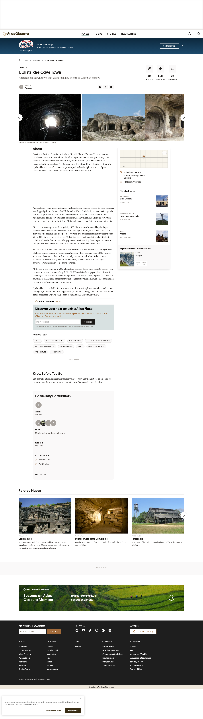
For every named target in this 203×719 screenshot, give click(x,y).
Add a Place (24, 669)
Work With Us (108, 665)
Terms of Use (89, 326)
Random (23, 662)
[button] (149, 69)
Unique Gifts (107, 662)
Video (49, 662)
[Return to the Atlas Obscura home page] (16, 33)
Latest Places (25, 650)
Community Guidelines (112, 654)
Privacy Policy (79, 326)
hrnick (44, 433)
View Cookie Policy (30, 704)
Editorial (51, 642)
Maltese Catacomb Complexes (91, 539)
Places (22, 642)
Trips (77, 642)
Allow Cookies (73, 710)
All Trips (78, 647)
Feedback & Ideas (110, 650)
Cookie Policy (136, 665)
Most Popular (25, 654)
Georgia (138, 256)
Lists (48, 658)
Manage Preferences (53, 710)
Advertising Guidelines (140, 658)
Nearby (22, 665)
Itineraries (51, 654)
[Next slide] (183, 117)
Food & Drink (52, 650)
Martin (38, 433)
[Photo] (162, 201)
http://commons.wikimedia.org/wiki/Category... (39, 142)
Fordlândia (137, 539)
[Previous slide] (19, 117)
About (133, 647)
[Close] (80, 698)
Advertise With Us (138, 654)
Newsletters (52, 669)
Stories (50, 647)
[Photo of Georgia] (127, 259)
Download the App (145, 631)
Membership (108, 647)
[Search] (198, 33)
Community (108, 642)
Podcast (50, 665)
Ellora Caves (25, 539)
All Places (23, 647)
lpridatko (52, 433)
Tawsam (28, 88)
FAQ (132, 650)
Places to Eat (24, 658)
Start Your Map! (169, 46)
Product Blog (108, 658)
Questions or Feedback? (101, 687)
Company (135, 642)
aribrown (61, 433)
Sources (38, 475)
